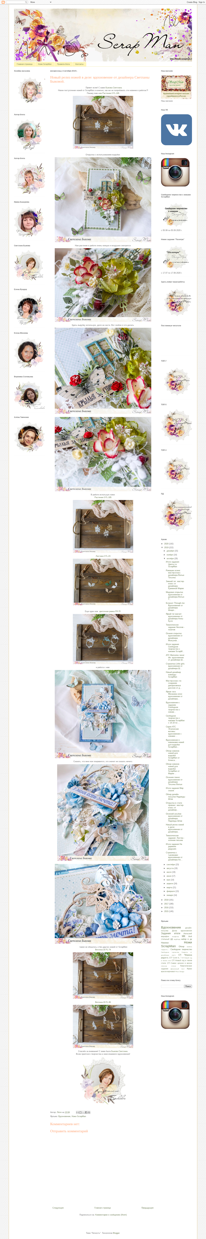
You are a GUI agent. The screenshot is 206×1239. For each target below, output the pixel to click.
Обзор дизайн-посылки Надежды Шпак (175, 796)
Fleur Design (180, 971)
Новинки (165, 943)
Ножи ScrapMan (45, 64)
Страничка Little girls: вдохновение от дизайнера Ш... (175, 666)
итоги (177, 933)
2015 (166, 911)
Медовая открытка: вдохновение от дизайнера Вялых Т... (175, 595)
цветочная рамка (109, 611)
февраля (171, 891)
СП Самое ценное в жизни (179, 963)
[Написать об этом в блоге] (80, 1112)
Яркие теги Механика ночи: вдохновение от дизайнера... (174, 695)
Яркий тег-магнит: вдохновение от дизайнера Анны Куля (174, 617)
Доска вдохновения (182, 931)
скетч (174, 955)
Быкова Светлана (114, 88)
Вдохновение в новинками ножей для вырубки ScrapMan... (175, 743)
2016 (166, 907)
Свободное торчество (170, 952)
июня (169, 876)
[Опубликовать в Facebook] (86, 1112)
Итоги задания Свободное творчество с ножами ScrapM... (175, 647)
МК (183, 936)
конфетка (175, 936)
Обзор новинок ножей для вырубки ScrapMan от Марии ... (173, 768)
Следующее (58, 1208)
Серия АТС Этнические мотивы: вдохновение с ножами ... (174, 731)
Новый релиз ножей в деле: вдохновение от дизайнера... (175, 828)
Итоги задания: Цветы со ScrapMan (173, 564)
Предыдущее (147, 1208)
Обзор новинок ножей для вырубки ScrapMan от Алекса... (173, 755)
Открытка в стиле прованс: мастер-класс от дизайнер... (175, 806)
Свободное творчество (181, 949)
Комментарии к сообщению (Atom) (111, 1215)
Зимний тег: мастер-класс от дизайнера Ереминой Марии (175, 585)
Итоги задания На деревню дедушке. (174, 846)
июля (169, 872)
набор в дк (186, 939)
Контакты (79, 64)
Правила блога (63, 64)
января (170, 895)
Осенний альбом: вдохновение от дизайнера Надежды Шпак (174, 817)
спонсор (164, 966)
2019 (166, 547)
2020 (166, 544)
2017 (166, 904)
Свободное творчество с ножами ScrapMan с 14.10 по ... (175, 719)
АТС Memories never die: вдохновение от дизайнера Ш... (175, 657)
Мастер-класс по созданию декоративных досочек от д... (174, 684)
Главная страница (24, 64)
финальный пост (177, 969)
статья (173, 966)
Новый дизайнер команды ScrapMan (173, 674)
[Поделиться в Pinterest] (88, 1112)
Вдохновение (64, 1116)
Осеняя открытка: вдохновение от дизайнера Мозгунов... (174, 637)
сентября (171, 864)
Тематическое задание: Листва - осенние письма (175, 837)
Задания (166, 933)
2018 (166, 900)
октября (170, 558)
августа (170, 868)
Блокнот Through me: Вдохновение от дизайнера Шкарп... (175, 606)
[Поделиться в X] (83, 1112)
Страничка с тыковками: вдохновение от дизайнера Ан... (174, 856)
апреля (170, 883)
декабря (171, 551)
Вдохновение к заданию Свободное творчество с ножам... (173, 707)
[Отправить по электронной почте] (77, 1112)
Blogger (116, 1233)
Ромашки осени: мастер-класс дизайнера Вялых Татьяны (175, 574)
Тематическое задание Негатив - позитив (175, 627)
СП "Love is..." (175, 958)
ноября (170, 555)
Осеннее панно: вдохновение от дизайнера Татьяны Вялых (174, 780)
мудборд (177, 939)
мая (169, 880)
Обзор (181, 946)
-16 (103, 950)
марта (170, 887)
